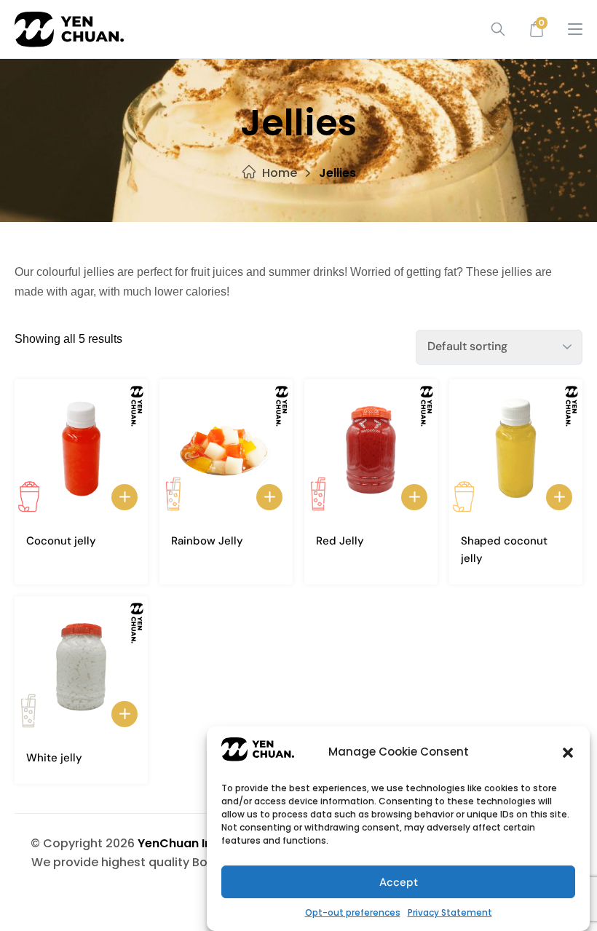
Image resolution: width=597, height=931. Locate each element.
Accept (398, 882)
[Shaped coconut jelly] (515, 449)
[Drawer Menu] (575, 29)
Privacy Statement (450, 912)
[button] (568, 752)
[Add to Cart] (124, 497)
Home (279, 173)
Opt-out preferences (352, 912)
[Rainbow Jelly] (226, 449)
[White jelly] (81, 666)
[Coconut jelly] (81, 449)
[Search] (493, 29)
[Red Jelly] (371, 449)
